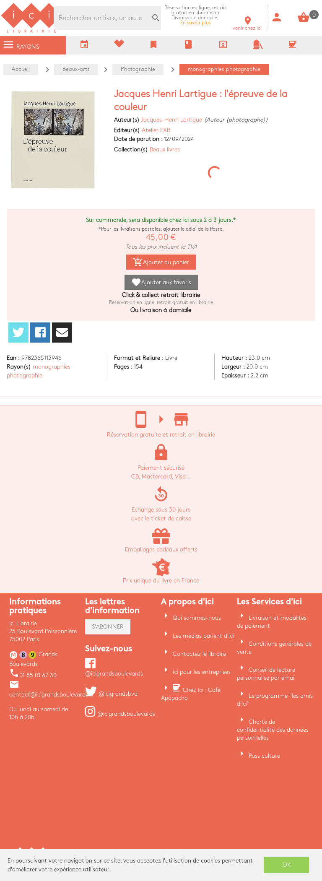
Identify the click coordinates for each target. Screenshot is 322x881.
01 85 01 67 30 (33, 675)
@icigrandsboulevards (125, 714)
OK (287, 865)
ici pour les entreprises (202, 672)
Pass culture (264, 756)
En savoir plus (195, 15)
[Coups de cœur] (119, 45)
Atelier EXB (156, 130)
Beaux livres (165, 149)
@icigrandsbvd (117, 693)
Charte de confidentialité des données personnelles (273, 730)
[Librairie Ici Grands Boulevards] (31, 31)
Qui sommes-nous (197, 618)
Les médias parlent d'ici (203, 636)
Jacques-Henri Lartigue (171, 119)
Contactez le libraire (199, 654)
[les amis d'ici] (258, 47)
